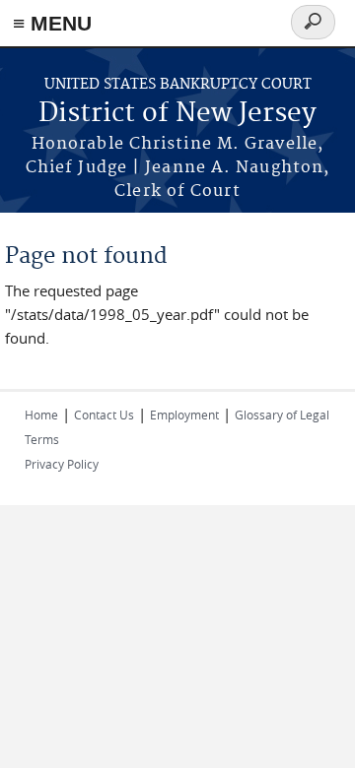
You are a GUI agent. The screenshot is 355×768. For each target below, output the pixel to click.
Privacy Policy (62, 464)
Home (41, 414)
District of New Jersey (177, 113)
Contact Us (104, 414)
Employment (184, 414)
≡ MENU (52, 23)
